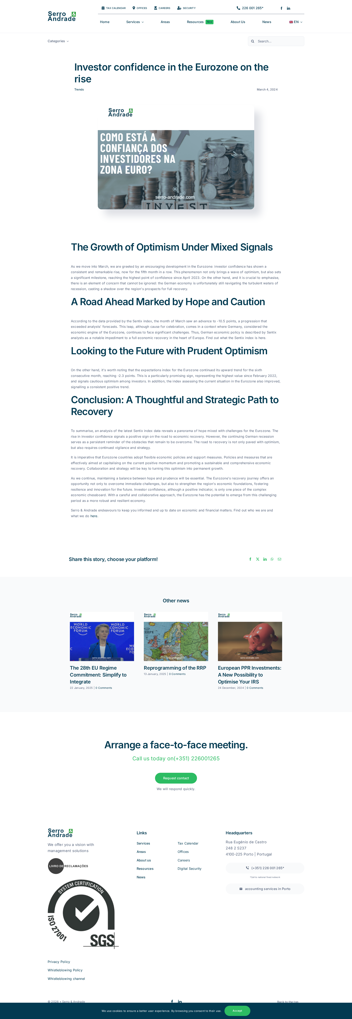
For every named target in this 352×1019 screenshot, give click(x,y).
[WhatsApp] (272, 559)
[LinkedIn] (265, 559)
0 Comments (104, 687)
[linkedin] (288, 8)
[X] (257, 559)
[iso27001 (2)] (83, 880)
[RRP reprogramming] (176, 636)
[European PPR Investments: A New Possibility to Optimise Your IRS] (250, 636)
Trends (79, 89)
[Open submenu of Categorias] (67, 41)
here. (94, 516)
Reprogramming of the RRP (175, 668)
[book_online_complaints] (68, 859)
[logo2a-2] (65, 13)
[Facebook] (250, 559)
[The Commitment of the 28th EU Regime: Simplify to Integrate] (102, 636)
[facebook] (281, 8)
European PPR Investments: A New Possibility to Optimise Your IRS (249, 675)
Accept (237, 1010)
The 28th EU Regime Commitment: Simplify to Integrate (98, 675)
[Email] (279, 559)
